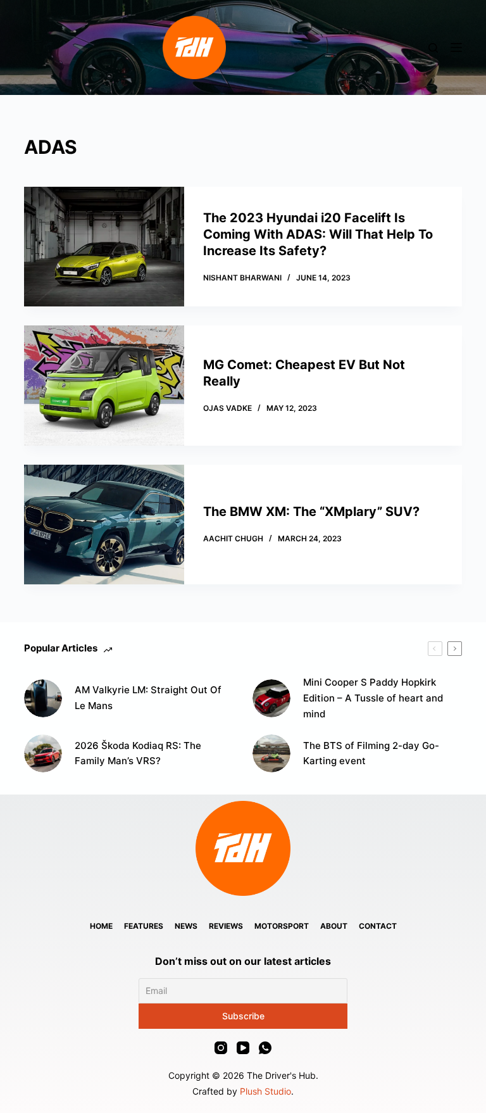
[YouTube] (243, 1047)
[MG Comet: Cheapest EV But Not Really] (104, 385)
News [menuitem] (186, 926)
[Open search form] (433, 48)
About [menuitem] (333, 926)
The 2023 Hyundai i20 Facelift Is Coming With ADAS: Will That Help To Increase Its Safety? (318, 234)
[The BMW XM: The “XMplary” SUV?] (104, 524)
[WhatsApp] (265, 1047)
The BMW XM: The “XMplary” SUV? (311, 511)
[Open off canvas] (456, 47)
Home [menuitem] (101, 926)
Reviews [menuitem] (226, 926)
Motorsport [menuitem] (281, 926)
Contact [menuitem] (378, 926)
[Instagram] (221, 1047)
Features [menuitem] (143, 926)
